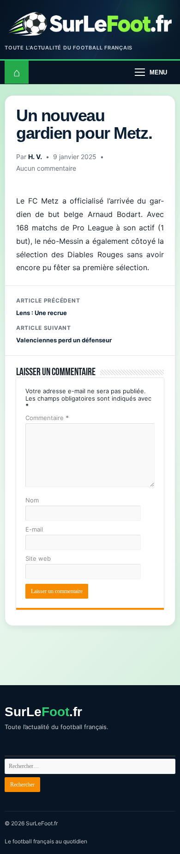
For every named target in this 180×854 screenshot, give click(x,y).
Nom (32, 500)
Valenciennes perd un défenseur (64, 334)
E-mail (34, 529)
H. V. (35, 157)
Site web (38, 558)
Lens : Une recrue (48, 306)
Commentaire (47, 417)
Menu (158, 72)
